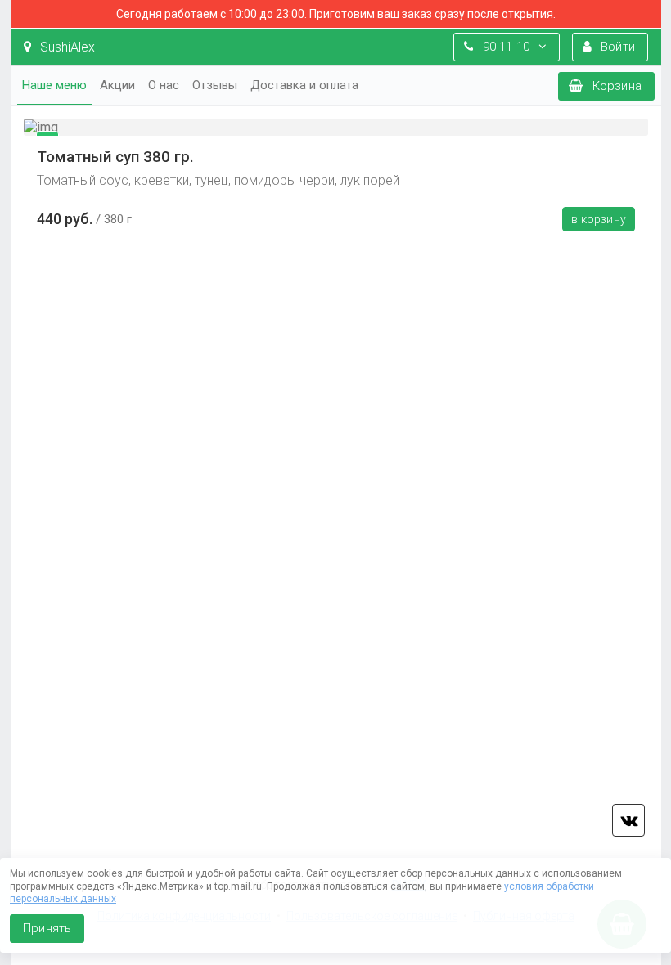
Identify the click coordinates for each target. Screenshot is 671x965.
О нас (163, 85)
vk (628, 820)
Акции (117, 85)
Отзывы (214, 85)
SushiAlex (66, 47)
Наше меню (54, 85)
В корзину (598, 219)
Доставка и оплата (304, 85)
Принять (47, 928)
